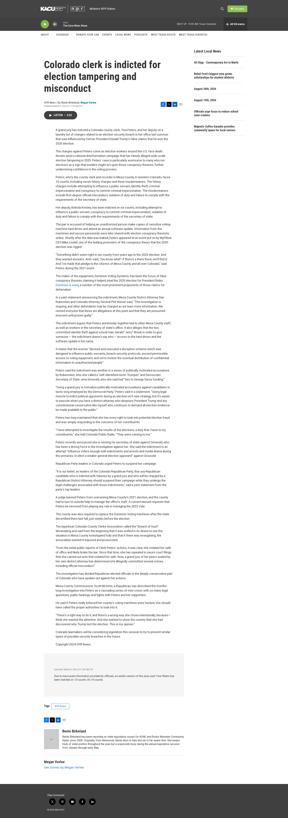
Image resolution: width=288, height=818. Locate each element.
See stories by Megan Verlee (64, 767)
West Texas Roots (163, 34)
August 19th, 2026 (205, 100)
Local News (123, 34)
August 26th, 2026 (205, 89)
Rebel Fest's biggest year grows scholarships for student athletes (214, 75)
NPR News (60, 706)
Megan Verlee (88, 102)
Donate (239, 9)
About (45, 34)
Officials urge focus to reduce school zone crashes (216, 113)
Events (107, 34)
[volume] (55, 24)
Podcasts (141, 34)
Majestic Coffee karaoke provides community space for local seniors (214, 128)
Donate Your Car (87, 34)
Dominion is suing (67, 285)
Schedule (62, 34)
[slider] (60, 24)
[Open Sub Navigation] (51, 34)
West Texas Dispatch (193, 34)
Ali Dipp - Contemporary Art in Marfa (216, 62)
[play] (45, 24)
